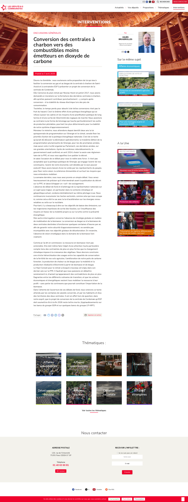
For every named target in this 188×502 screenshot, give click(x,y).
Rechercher (165, 2)
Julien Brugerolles (125, 38)
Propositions (148, 7)
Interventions (179, 7)
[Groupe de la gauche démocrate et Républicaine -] (19, 7)
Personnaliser (139, 499)
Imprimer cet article (94, 315)
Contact (62, 471)
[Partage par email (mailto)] (45, 315)
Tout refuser (127, 499)
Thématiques (163, 7)
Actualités (119, 7)
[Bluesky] (48, 315)
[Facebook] (52, 315)
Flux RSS (111, 489)
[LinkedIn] (55, 315)
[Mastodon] (59, 315)
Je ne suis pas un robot (127, 453)
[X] (62, 315)
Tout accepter (114, 499)
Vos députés (133, 7)
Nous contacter (180, 2)
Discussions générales (47, 33)
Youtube (99, 489)
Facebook (78, 489)
